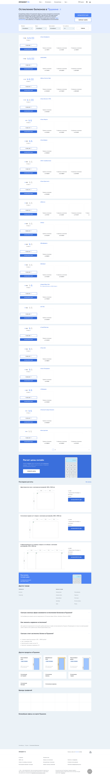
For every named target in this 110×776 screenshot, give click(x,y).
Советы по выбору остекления (25, 762)
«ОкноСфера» (44, 140)
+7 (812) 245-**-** (28, 314)
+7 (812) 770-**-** (28, 127)
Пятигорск (76, 598)
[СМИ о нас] (89, 773)
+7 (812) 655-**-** (28, 107)
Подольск (76, 595)
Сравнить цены (31, 471)
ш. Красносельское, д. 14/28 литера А (49, 286)
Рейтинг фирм (83, 20)
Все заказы (88, 482)
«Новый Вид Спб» (45, 284)
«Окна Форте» (44, 119)
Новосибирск (58, 598)
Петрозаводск (77, 592)
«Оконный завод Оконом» (47, 409)
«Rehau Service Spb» (45, 78)
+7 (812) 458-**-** (28, 397)
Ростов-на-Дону (77, 600)
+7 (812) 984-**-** (28, 45)
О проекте (21, 757)
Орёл (57, 603)
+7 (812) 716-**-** (28, 65)
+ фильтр (83, 28)
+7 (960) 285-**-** (28, 148)
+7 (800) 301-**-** (28, 231)
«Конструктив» (44, 430)
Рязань (75, 603)
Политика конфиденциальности (74, 764)
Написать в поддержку (72, 759)
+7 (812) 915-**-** (28, 293)
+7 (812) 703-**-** (28, 210)
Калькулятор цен (83, 15)
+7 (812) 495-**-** (28, 272)
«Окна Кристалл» (44, 181)
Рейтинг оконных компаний (49, 764)
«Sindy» (42, 222)
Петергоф (21, 595)
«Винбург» (43, 264)
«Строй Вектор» (44, 327)
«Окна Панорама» (45, 368)
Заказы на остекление (48, 759)
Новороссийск (59, 595)
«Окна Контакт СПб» (45, 99)
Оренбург (58, 600)
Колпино (20, 592)
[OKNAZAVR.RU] (24, 2)
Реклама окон (46, 757)
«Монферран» (44, 243)
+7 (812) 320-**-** (28, 251)
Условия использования (73, 762)
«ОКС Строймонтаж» (45, 160)
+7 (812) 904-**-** (28, 86)
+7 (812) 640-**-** (28, 376)
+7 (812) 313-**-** (28, 189)
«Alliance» (42, 202)
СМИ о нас (21, 759)
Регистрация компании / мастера (26, 764)
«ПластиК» (43, 348)
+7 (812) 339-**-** (28, 437)
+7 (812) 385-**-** (28, 335)
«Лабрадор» (43, 389)
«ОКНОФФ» (43, 57)
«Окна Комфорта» (45, 37)
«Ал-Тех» (42, 306)
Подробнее (63, 772)
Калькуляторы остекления (48, 762)
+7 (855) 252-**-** (28, 356)
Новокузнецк (58, 592)
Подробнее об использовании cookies (38, 772)
